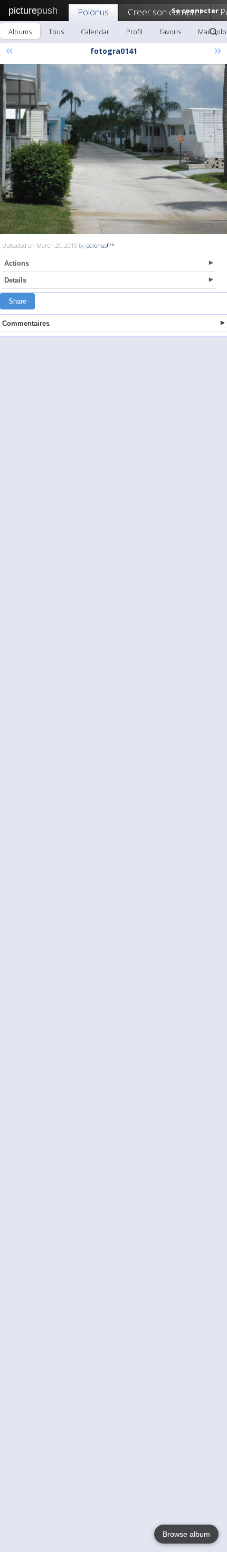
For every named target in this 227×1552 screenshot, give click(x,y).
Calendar (95, 31)
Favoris (170, 31)
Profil (134, 31)
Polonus (93, 12)
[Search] (213, 31)
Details (15, 280)
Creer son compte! (164, 12)
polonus (96, 245)
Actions (16, 263)
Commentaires (26, 323)
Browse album (186, 1534)
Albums (20, 31)
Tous (56, 31)
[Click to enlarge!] (113, 149)
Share (17, 301)
